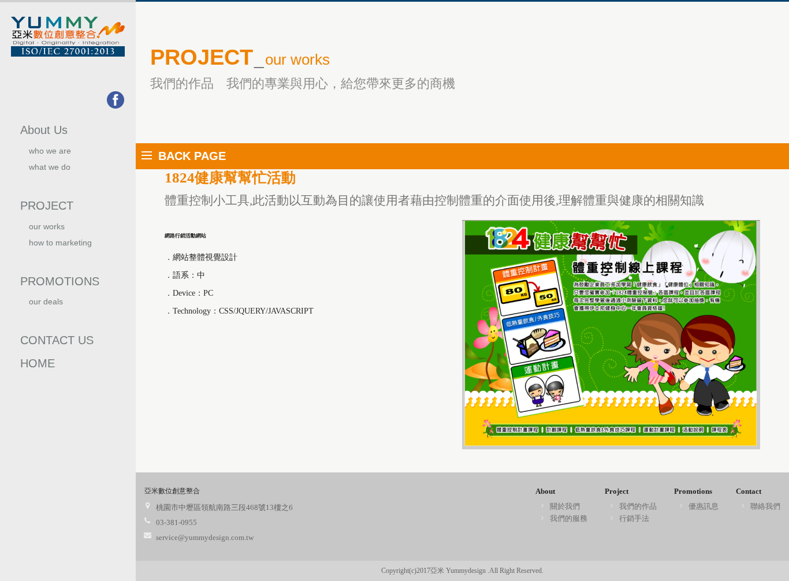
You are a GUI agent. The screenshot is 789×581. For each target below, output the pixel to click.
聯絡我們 (765, 506)
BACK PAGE (192, 156)
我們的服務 (568, 518)
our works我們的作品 (49, 231)
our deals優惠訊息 (46, 306)
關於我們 (565, 506)
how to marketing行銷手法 (60, 247)
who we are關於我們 (50, 155)
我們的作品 (638, 506)
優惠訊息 (703, 506)
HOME (37, 363)
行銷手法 (634, 518)
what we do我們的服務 (49, 171)
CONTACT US (57, 340)
